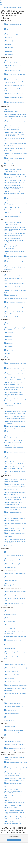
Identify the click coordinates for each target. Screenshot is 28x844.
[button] (1, 1)
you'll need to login (20, 838)
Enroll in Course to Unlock (14, 840)
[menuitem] (1, 3)
